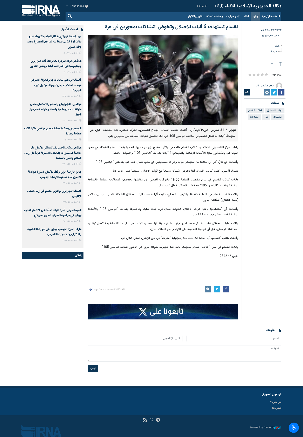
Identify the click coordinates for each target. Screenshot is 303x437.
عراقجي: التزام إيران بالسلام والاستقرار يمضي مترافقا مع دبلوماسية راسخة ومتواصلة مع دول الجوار (54, 109)
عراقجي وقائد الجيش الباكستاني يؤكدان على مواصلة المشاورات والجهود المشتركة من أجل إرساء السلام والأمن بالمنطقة (52, 153)
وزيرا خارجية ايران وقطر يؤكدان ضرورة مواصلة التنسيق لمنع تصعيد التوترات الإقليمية (54, 175)
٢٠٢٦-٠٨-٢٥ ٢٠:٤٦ (70, 221)
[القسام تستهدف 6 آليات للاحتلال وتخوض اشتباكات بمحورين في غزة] (163, 80)
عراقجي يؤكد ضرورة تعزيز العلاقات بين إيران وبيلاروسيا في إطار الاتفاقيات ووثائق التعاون (55, 64)
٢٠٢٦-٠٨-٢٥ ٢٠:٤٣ (70, 241)
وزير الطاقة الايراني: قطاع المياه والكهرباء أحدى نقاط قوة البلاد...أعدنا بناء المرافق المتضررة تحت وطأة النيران (54, 41)
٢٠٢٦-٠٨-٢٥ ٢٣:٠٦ (70, 164)
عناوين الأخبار (195, 16)
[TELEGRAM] (158, 420)
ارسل (93, 368)
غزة (266, 117)
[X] (151, 420)
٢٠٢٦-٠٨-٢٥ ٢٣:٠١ (70, 183)
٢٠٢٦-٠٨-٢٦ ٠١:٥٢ (70, 53)
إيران (255, 16)
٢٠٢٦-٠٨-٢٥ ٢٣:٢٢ (70, 121)
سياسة (274, 51)
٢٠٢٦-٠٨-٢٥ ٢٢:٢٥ (70, 202)
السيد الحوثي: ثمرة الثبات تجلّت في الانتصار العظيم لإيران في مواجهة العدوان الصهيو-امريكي (52, 213)
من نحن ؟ (275, 402)
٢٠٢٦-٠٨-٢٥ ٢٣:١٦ (70, 140)
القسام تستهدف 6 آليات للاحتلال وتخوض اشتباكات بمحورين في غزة (171, 27)
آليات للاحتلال (274, 110)
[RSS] (145, 420)
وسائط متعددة (214, 16)
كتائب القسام (255, 110)
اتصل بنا (276, 408)
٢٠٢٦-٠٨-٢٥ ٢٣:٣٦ (70, 96)
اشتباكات (254, 117)
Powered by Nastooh (262, 427)
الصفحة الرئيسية (271, 16)
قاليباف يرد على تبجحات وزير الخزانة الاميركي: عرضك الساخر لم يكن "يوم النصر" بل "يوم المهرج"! (55, 85)
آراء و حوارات (233, 16)
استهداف (277, 117)
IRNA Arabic (248, 6)
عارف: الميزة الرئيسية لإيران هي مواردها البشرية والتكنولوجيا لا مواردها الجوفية (54, 232)
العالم (246, 16)
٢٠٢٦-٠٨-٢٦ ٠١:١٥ (70, 72)
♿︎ (294, 427)
